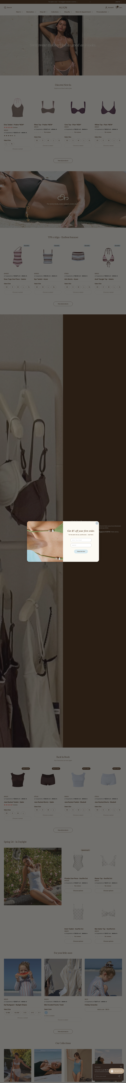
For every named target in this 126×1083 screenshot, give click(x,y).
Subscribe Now (81, 551)
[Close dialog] (97, 523)
